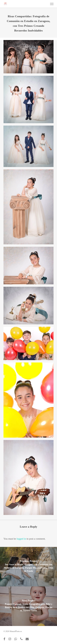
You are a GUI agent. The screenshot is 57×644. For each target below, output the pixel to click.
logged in (21, 538)
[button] (52, 3)
